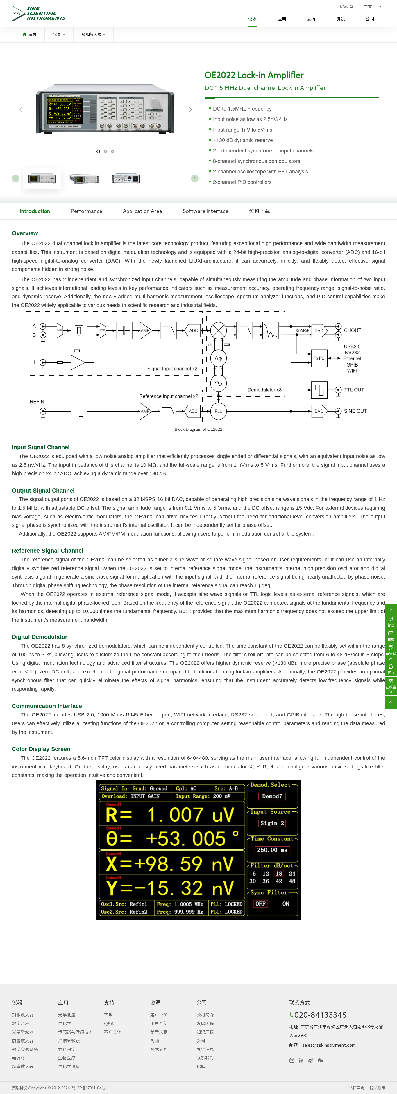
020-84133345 (320, 1014)
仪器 (252, 19)
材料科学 (67, 1049)
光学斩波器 (23, 1032)
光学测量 (67, 1015)
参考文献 (159, 1032)
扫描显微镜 (69, 1041)
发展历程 (205, 1023)
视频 (154, 1041)
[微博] (310, 1060)
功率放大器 (23, 1066)
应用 (282, 19)
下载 (108, 1015)
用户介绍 (159, 1023)
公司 (370, 19)
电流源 (18, 1058)
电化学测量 (69, 1066)
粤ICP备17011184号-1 (90, 1088)
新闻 (200, 1041)
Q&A (109, 1023)
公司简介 (205, 1015)
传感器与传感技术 (75, 1032)
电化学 (64, 1023)
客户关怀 (112, 1032)
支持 (311, 19)
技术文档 (159, 1049)
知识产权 (205, 1032)
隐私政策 (377, 1088)
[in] (301, 1060)
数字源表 (20, 1023)
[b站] (291, 1060)
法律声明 (356, 1088)
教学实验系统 (25, 1049)
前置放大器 (23, 1041)
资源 (340, 19)
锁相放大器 (91, 34)
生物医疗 (67, 1058)
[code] (320, 1060)
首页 (32, 34)
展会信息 (205, 1049)
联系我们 (205, 1058)
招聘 (200, 1066)
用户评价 (159, 1015)
